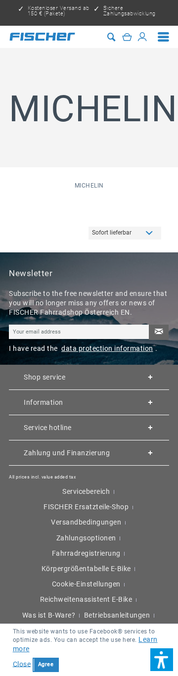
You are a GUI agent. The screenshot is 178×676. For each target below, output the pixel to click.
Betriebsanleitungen (117, 615)
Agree (46, 664)
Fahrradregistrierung (86, 553)
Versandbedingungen (86, 522)
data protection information (107, 348)
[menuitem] (164, 37)
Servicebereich (86, 491)
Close (22, 664)
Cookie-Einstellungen (86, 584)
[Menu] (164, 37)
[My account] (142, 36)
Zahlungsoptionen (86, 538)
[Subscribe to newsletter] (159, 332)
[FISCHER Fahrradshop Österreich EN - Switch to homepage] (42, 36)
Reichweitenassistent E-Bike (86, 599)
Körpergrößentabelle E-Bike (86, 569)
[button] (161, 659)
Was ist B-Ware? (49, 615)
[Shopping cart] (127, 36)
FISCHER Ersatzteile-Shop (86, 507)
